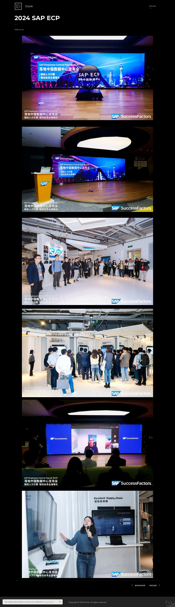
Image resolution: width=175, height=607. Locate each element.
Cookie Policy (49, 602)
